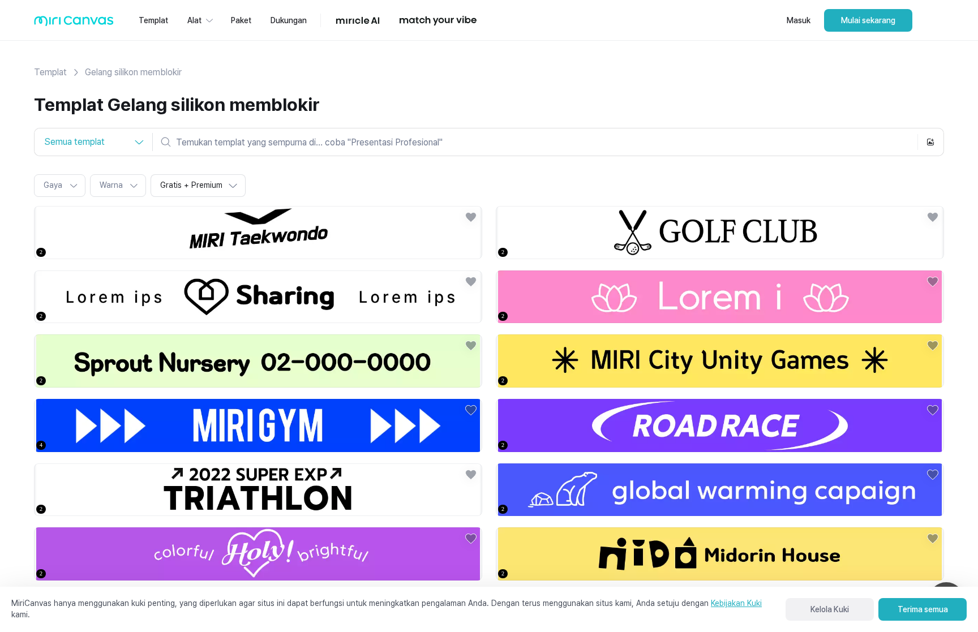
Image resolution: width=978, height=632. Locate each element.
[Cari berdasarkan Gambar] (930, 142)
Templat (50, 72)
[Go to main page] (74, 23)
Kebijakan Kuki (736, 603)
